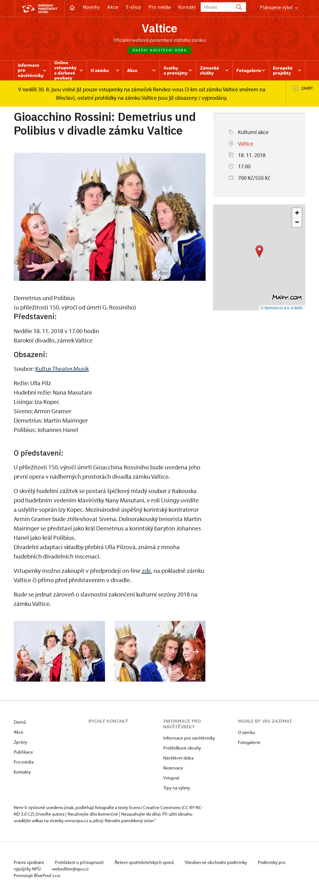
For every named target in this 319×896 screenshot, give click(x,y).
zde (146, 570)
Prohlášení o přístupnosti (80, 862)
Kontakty (22, 772)
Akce (112, 7)
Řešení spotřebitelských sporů (145, 862)
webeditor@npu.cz (70, 869)
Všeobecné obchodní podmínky (216, 862)
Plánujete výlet (277, 7)
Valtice (159, 28)
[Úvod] (72, 7)
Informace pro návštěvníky (189, 738)
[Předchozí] (23, 652)
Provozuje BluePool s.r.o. (37, 875)
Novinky (91, 7)
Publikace (23, 752)
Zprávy (20, 742)
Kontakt (187, 7)
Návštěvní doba (178, 758)
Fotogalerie (249, 742)
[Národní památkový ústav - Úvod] (39, 8)
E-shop (133, 7)
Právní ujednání (29, 862)
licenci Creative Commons (155, 807)
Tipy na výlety (176, 788)
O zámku (246, 732)
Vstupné (171, 778)
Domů (20, 722)
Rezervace (173, 768)
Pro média (160, 7)
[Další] (196, 652)
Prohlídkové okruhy (182, 748)
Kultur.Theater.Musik (62, 368)
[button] (259, 251)
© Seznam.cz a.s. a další (281, 307)
